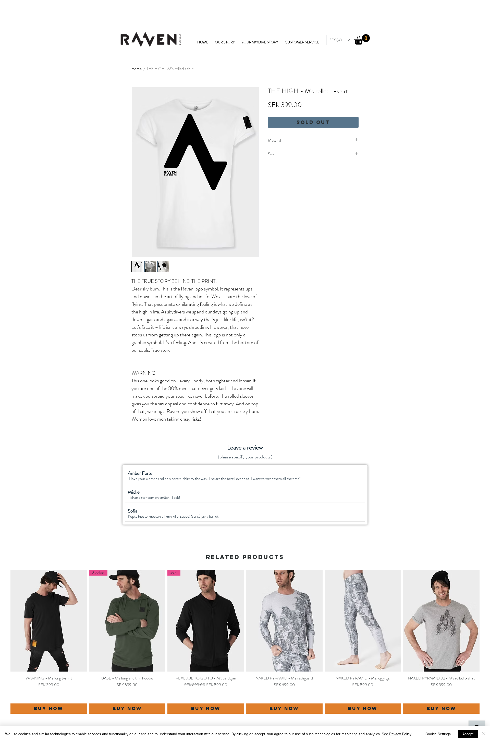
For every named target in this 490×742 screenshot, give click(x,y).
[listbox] (339, 40)
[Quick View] (48, 621)
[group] (245, 641)
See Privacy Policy (396, 733)
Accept (467, 733)
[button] (339, 40)
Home (136, 68)
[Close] (484, 734)
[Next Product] (487, 642)
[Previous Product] (3, 642)
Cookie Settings (438, 733)
